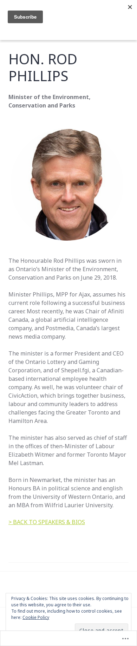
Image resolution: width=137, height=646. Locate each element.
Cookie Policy (35, 617)
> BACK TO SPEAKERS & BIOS (46, 522)
